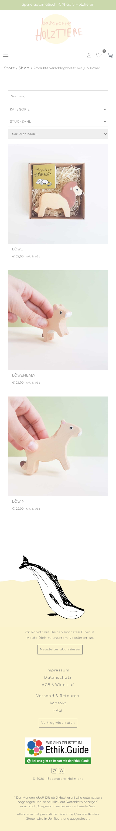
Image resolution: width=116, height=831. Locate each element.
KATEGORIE (20, 109)
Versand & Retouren (57, 696)
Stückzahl (20, 121)
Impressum (58, 670)
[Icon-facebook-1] (61, 770)
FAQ (58, 710)
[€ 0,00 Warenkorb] (109, 55)
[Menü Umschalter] (6, 54)
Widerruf (64, 685)
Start (9, 68)
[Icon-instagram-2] (54, 770)
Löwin (18, 502)
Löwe (17, 249)
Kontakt (58, 703)
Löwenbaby (24, 375)
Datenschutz (57, 678)
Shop (24, 68)
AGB (46, 685)
